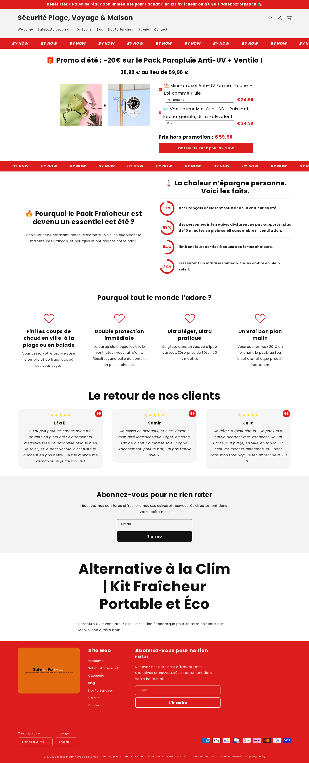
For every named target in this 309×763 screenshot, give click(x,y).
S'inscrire (178, 702)
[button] (270, 18)
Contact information (202, 756)
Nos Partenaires (100, 690)
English (64, 742)
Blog (91, 683)
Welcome (95, 661)
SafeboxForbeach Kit (104, 668)
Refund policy (176, 756)
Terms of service (230, 756)
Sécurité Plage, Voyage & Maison (76, 756)
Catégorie (96, 675)
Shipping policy (255, 756)
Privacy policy (112, 756)
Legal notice (155, 756)
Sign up (154, 536)
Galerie (93, 698)
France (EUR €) (33, 742)
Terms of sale (134, 756)
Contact (95, 705)
